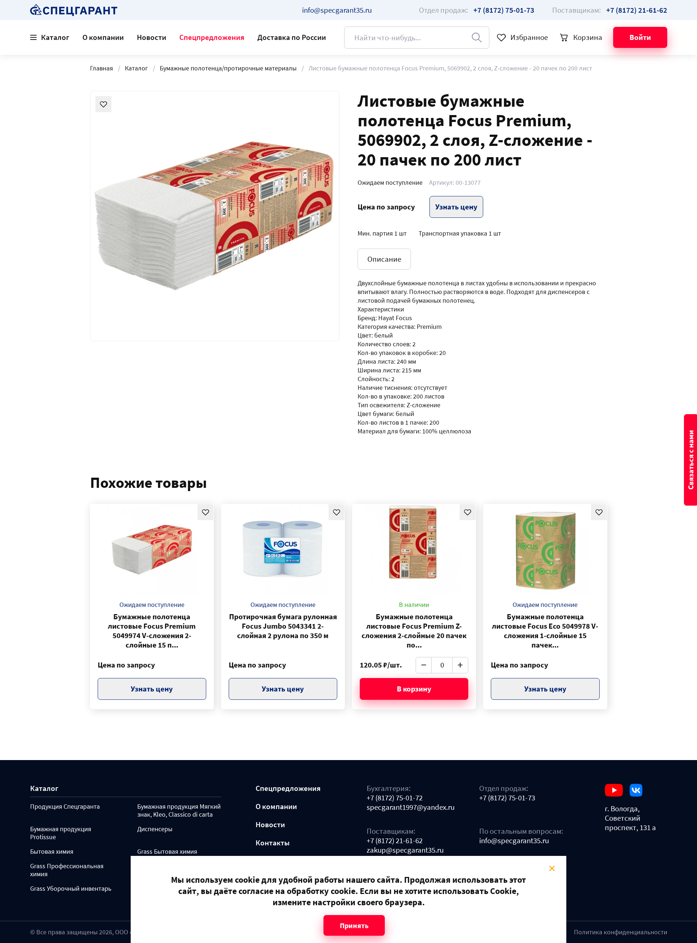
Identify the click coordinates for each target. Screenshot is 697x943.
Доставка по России (291, 37)
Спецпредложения (211, 37)
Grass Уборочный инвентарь (70, 889)
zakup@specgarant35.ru (405, 850)
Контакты (273, 843)
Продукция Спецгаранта (65, 807)
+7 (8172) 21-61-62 (395, 840)
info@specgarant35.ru (337, 10)
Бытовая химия (51, 852)
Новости (151, 37)
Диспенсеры (154, 829)
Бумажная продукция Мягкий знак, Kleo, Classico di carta (179, 811)
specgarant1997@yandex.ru (411, 807)
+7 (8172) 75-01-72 (395, 798)
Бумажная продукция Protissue (60, 833)
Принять (354, 925)
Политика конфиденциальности (620, 932)
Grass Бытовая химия (167, 852)
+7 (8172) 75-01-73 (507, 798)
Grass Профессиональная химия (66, 870)
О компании (103, 37)
